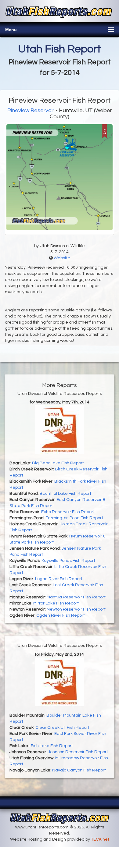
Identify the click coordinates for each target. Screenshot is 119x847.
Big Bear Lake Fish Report (58, 463)
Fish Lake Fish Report (52, 746)
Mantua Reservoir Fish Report (76, 597)
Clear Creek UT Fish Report (62, 727)
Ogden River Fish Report (60, 615)
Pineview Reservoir (30, 110)
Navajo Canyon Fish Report (79, 770)
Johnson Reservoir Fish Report (78, 752)
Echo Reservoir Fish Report (68, 512)
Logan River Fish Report (58, 579)
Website (62, 258)
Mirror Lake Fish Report (56, 603)
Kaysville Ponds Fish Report (68, 560)
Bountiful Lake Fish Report (65, 493)
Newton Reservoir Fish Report (76, 609)
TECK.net (100, 839)
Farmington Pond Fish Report (74, 518)
